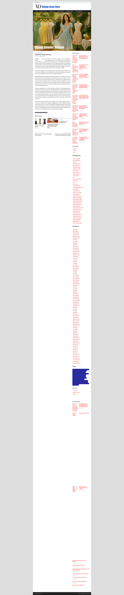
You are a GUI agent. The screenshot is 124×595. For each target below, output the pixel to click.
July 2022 (74, 273)
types (80, 379)
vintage (83, 379)
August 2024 (75, 256)
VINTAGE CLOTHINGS (43, 11)
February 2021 (75, 275)
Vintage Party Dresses (77, 209)
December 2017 (76, 337)
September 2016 (76, 363)
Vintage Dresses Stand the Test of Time (79, 577)
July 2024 (74, 258)
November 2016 (76, 359)
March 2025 (75, 246)
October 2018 (75, 322)
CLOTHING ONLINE (69, 11)
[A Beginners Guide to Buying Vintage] (64, 119)
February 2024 (75, 266)
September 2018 (76, 324)
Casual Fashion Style (77, 163)
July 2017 (74, 346)
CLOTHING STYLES (60, 11)
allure (76, 369)
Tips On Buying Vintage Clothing (78, 565)
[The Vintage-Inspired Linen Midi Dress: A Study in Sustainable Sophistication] (75, 137)
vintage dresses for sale (83, 380)
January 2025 (75, 249)
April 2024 (75, 263)
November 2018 (76, 320)
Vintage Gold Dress (76, 206)
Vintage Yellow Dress (77, 219)
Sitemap (74, 394)
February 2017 (75, 354)
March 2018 (75, 334)
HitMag (88, 593)
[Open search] (88, 11)
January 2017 (75, 356)
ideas (81, 376)
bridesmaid (86, 369)
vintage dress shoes (76, 383)
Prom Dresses (75, 184)
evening (84, 373)
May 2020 (74, 290)
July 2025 (74, 239)
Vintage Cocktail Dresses (77, 197)
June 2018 (75, 329)
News (74, 182)
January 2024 (75, 268)
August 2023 (75, 270)
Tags (74, 152)
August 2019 (75, 305)
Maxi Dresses (75, 180)
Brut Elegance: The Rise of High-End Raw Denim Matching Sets (84, 123)
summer (77, 379)
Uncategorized (75, 189)
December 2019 (76, 298)
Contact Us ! (75, 390)
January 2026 (75, 234)
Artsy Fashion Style (76, 158)
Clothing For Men (76, 165)
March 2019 (75, 314)
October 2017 (75, 341)
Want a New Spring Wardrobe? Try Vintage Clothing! (83, 487)
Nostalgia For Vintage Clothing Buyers (79, 581)
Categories (75, 148)
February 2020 (75, 295)
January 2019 (75, 317)
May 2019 (74, 310)
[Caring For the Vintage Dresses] (40, 121)
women (87, 383)
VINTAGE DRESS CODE (77, 199)
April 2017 (75, 351)
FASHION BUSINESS (78, 11)
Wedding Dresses (76, 221)
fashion (87, 373)
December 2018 (76, 319)
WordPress (83, 593)
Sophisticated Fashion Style (78, 187)
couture (84, 372)
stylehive (45, 112)
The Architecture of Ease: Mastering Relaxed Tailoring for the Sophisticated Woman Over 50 (83, 66)
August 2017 (75, 344)
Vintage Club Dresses (76, 380)
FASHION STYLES (52, 11)
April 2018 (75, 332)
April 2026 (75, 229)
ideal (78, 376)
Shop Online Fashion (77, 185)
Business (74, 162)
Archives (74, 150)
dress (77, 373)
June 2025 (75, 241)
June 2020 (75, 288)
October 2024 (75, 253)
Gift (73, 177)
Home (37, 11)
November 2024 (76, 251)
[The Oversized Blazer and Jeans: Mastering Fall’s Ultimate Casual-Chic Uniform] (75, 129)
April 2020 (75, 292)
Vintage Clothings (76, 194)
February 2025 (75, 248)
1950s (74, 369)
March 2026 (75, 231)
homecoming (75, 376)
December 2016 (76, 358)
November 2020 (76, 280)
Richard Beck (42, 56)
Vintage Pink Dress (76, 211)
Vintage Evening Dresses (77, 202)
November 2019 (76, 300)
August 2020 (75, 285)
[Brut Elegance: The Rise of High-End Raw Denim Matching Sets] (75, 122)
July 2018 (74, 327)
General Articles (76, 175)
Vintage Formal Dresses (77, 204)
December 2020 (76, 278)
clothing (77, 372)
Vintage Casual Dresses (77, 192)
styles (74, 379)
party (42, 112)
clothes (74, 372)
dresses (39, 112)
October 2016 (75, 361)
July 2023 (74, 271)
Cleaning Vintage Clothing (84, 413)
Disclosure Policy (76, 392)
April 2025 (75, 244)
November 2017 (76, 339)
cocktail (81, 372)
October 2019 (75, 302)
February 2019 (75, 315)
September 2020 (76, 283)
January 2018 (75, 336)
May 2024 (74, 261)
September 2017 (76, 342)
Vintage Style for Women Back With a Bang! (80, 573)
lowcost (84, 376)
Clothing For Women (77, 167)
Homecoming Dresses (77, 179)
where (84, 383)
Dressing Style (75, 170)
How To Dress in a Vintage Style (78, 585)
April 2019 (75, 312)
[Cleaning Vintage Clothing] (75, 413)
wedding (81, 383)
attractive (82, 369)
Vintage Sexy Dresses (77, 216)
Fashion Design (76, 172)
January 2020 (75, 297)
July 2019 (74, 307)
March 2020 (75, 293)
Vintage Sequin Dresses (77, 214)
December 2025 (76, 236)
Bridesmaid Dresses (76, 160)
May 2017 (74, 349)
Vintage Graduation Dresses (78, 207)
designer (74, 373)
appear (79, 369)
